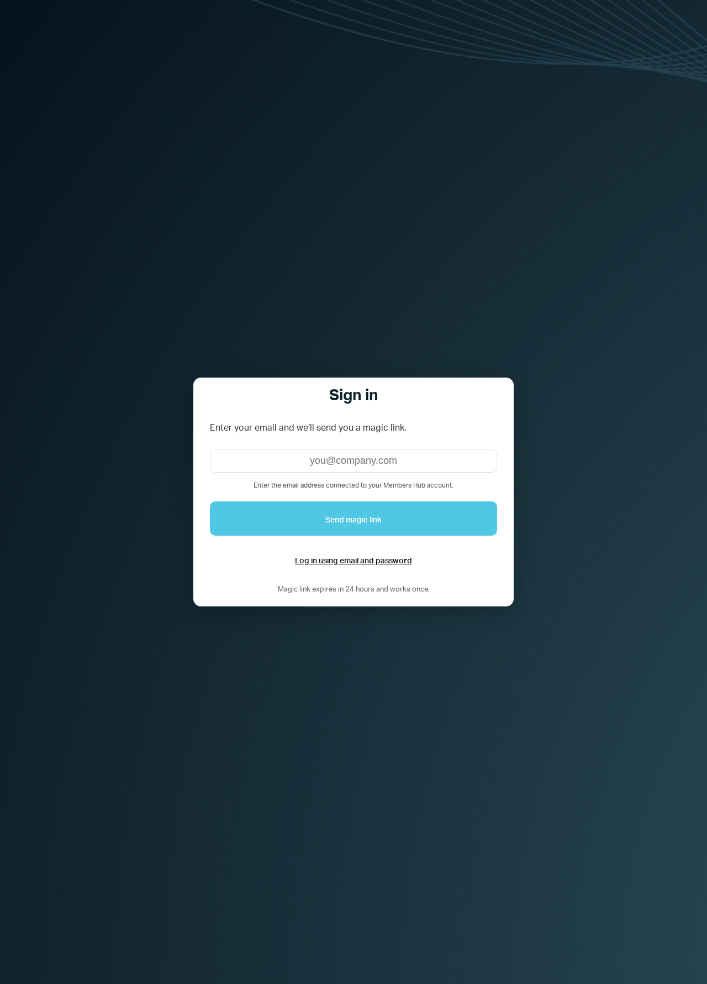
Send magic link (353, 518)
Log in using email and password (353, 559)
